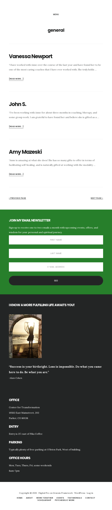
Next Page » (97, 198)
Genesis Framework (63, 493)
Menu (56, 14)
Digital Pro (43, 493)
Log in (90, 493)
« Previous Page (17, 198)
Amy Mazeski (25, 152)
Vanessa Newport (30, 56)
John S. (17, 104)
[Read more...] (16, 79)
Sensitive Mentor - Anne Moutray (56, 6)
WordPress (79, 493)
